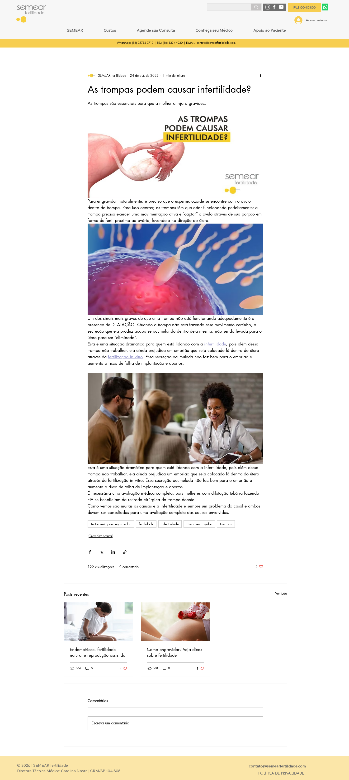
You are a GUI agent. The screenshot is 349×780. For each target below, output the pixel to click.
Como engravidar (199, 524)
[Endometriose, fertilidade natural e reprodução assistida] (98, 621)
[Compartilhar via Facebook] (90, 552)
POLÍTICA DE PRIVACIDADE (281, 773)
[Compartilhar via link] (125, 552)
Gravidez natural (101, 536)
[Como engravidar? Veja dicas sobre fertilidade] (175, 621)
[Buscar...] (256, 7)
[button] (74, 30)
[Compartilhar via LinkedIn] (113, 552)
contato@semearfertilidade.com (216, 43)
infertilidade (170, 524)
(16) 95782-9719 (142, 43)
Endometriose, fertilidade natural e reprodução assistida (97, 652)
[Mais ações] (260, 75)
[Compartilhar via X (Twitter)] (101, 552)
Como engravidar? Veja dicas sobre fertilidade (174, 652)
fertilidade (146, 524)
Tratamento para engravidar (111, 524)
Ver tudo (281, 593)
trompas (226, 524)
